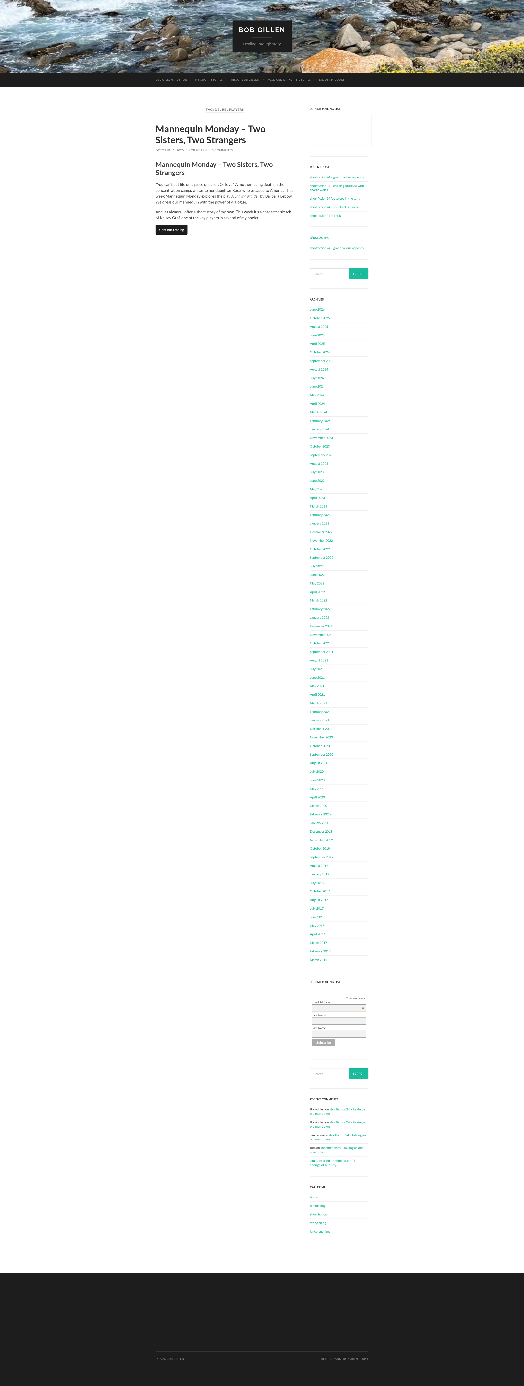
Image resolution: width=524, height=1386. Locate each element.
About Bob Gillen (245, 79)
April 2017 (317, 934)
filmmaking (317, 1205)
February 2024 (320, 421)
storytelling (318, 1223)
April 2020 (317, 797)
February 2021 (320, 711)
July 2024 (317, 378)
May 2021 (317, 686)
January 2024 (319, 429)
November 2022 (321, 540)
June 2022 (317, 575)
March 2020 (318, 805)
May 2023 (317, 489)
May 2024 (317, 395)
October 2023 (320, 446)
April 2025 (317, 343)
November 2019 (321, 840)
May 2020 (317, 788)
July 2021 (317, 669)
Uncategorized (320, 1231)
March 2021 (318, 703)
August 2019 (319, 865)
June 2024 (317, 386)
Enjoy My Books (332, 79)
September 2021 (321, 651)
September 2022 (321, 557)
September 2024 (321, 361)
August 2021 (319, 660)
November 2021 (321, 634)
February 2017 (320, 951)
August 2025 (319, 326)
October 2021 (320, 643)
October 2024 (320, 352)
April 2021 (317, 694)
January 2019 (319, 874)
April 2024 (317, 403)
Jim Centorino (320, 1160)
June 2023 (317, 480)
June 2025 (317, 335)
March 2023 (318, 506)
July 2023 (317, 472)
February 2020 (320, 814)
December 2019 (321, 831)
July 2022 (317, 566)
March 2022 (318, 600)
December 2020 (321, 728)
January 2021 (319, 720)
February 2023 (320, 515)
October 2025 (320, 318)
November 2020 (321, 737)
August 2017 (319, 900)
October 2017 (320, 891)
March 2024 (318, 412)
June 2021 (317, 677)
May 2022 (317, 583)
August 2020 (319, 763)
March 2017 (318, 942)
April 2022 (317, 592)
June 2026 (317, 309)
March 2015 (318, 960)
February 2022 (320, 609)
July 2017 (317, 908)
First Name (319, 1015)
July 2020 (317, 771)
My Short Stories (209, 79)
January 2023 (319, 523)
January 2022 (319, 617)
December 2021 (321, 626)
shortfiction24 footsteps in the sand (335, 198)
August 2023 (319, 463)
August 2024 (319, 369)
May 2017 (317, 925)
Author (325, 238)
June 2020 (317, 780)
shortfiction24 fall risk (325, 215)
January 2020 (319, 823)
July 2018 (317, 883)
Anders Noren (346, 1358)
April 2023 (317, 498)
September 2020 (321, 754)
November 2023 (321, 438)
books (314, 1197)
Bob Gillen (262, 30)
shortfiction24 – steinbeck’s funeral (334, 207)
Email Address (338, 1002)
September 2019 (321, 857)
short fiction (318, 1214)
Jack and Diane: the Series (289, 79)
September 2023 (321, 455)
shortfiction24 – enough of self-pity (334, 1163)
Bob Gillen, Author (171, 79)
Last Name (319, 1028)
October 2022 (320, 549)
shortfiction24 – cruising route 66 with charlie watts (337, 188)
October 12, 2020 (170, 150)
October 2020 (320, 746)
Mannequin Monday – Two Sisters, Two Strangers (211, 134)
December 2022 (321, 532)
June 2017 (317, 917)
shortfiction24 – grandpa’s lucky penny (337, 177)
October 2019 (320, 848)
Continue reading (171, 230)
